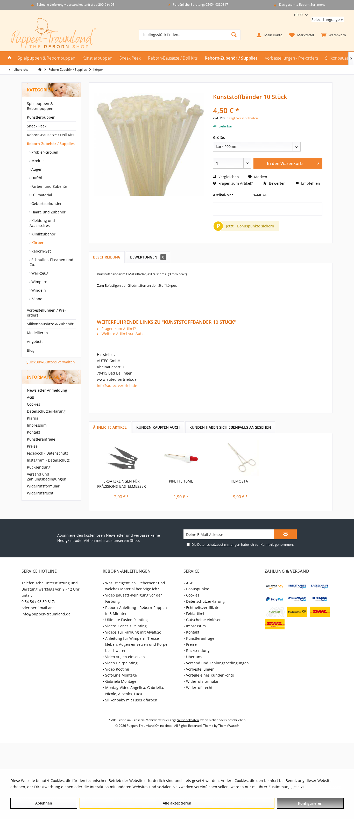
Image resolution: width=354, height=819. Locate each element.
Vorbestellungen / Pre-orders (46, 313)
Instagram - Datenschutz (48, 460)
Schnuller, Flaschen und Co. (51, 262)
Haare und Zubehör (48, 212)
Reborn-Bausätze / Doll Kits (50, 134)
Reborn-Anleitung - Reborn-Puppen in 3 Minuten (136, 610)
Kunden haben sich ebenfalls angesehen (230, 427)
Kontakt (33, 432)
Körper (37, 242)
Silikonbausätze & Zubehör (50, 323)
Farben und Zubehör (48, 186)
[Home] (9, 58)
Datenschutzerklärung (46, 411)
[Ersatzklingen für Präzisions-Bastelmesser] (121, 458)
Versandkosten (188, 720)
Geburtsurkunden (46, 203)
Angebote (35, 341)
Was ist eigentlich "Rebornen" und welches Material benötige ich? (135, 586)
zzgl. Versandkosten (243, 118)
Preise (32, 446)
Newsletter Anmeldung (47, 390)
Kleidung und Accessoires (42, 223)
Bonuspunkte (197, 588)
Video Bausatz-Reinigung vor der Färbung (133, 598)
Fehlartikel (195, 613)
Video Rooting (117, 669)
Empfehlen (310, 183)
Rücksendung (39, 467)
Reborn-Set (40, 251)
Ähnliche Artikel (110, 427)
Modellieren (37, 332)
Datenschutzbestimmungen (218, 544)
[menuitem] (332, 35)
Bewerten (277, 183)
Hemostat (240, 481)
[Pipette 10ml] (181, 458)
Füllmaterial (41, 194)
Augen (36, 169)
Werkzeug (39, 273)
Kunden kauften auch (158, 427)
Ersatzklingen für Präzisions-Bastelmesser (121, 484)
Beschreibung (107, 257)
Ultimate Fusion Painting (126, 619)
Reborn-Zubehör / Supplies (51, 143)
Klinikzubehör (42, 234)
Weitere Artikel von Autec (123, 333)
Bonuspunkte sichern (255, 226)
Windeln (38, 290)
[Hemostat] (240, 458)
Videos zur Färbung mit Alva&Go (133, 632)
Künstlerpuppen (41, 117)
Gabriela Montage (120, 681)
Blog (30, 350)
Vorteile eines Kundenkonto (210, 675)
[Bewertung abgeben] (267, 103)
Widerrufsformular (43, 486)
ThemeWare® (228, 725)
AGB (30, 397)
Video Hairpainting (121, 662)
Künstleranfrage (41, 439)
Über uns (194, 656)
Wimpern (38, 281)
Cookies (33, 404)
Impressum (37, 425)
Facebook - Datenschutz (47, 453)
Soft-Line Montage (121, 675)
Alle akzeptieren (177, 803)
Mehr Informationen (323, 786)
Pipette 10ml (181, 481)
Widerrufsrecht (40, 493)
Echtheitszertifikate (202, 607)
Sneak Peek (36, 126)
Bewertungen (147, 257)
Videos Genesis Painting (126, 625)
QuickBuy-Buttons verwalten (50, 362)
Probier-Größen (44, 152)
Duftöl (36, 177)
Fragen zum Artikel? (235, 183)
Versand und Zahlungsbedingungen (46, 477)
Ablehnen (43, 803)
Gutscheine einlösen (204, 619)
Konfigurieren (310, 803)
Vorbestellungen (200, 669)
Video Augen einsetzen (125, 656)
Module (37, 160)
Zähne (36, 298)
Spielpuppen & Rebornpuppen (40, 106)
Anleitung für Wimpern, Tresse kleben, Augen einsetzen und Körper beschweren (137, 644)
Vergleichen (228, 176)
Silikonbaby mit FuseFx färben (131, 700)
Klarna (32, 418)
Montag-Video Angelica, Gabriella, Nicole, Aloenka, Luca (134, 690)
